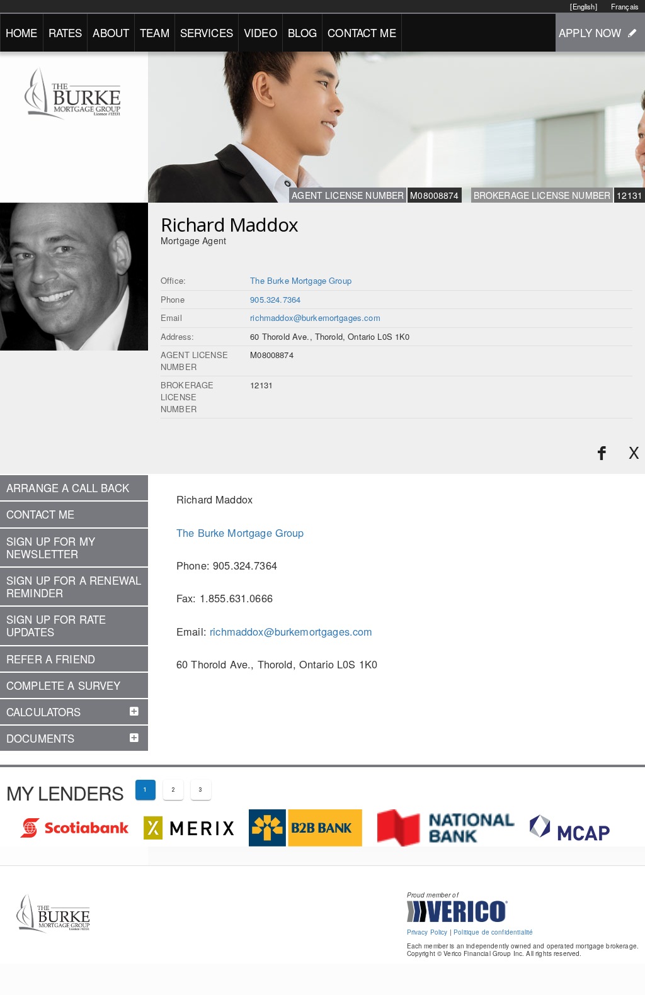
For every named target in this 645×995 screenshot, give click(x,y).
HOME (22, 32)
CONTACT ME (362, 32)
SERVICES (206, 32)
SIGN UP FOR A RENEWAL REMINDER (73, 586)
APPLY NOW (590, 32)
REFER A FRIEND (50, 658)
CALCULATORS (43, 711)
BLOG (302, 32)
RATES (66, 32)
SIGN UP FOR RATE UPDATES (56, 625)
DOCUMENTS (40, 738)
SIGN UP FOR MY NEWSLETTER (50, 547)
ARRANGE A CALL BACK (67, 487)
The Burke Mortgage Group (300, 280)
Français (625, 6)
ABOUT (111, 32)
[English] (583, 6)
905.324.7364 (275, 299)
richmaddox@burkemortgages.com (315, 317)
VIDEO (260, 32)
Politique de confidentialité (493, 932)
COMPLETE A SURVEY (63, 685)
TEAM (154, 32)
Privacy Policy (427, 932)
